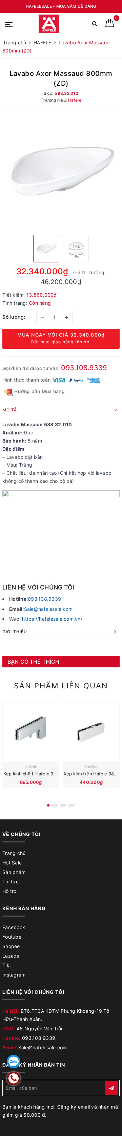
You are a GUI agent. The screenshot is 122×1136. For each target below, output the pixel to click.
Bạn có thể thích (33, 661)
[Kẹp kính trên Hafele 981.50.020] (91, 732)
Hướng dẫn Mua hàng (39, 391)
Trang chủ (13, 853)
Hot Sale (12, 862)
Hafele (31, 766)
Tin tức (10, 881)
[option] (61, 171)
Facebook (13, 927)
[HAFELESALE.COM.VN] (49, 24)
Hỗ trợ (9, 891)
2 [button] (54, 805)
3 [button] (63, 805)
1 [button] (48, 805)
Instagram (13, 975)
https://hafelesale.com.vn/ (52, 619)
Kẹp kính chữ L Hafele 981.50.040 (39, 773)
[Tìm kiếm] (95, 25)
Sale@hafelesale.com (48, 609)
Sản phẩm (13, 872)
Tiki (6, 965)
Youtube (11, 937)
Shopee (11, 946)
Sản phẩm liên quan (61, 685)
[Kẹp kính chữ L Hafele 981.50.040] (31, 732)
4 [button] (71, 805)
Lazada (11, 956)
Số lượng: (13, 317)
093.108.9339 (84, 368)
